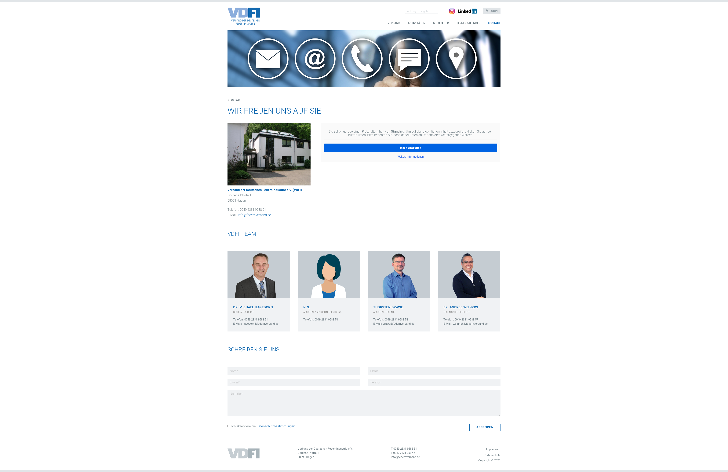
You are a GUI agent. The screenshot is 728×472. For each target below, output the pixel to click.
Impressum (493, 449)
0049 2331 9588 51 (405, 449)
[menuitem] (394, 26)
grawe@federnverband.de (398, 324)
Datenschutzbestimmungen (276, 426)
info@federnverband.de (254, 215)
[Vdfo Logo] (244, 16)
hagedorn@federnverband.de (260, 324)
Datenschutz (492, 455)
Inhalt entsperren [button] (410, 148)
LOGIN (494, 11)
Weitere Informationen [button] (411, 157)
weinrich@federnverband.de (470, 324)
